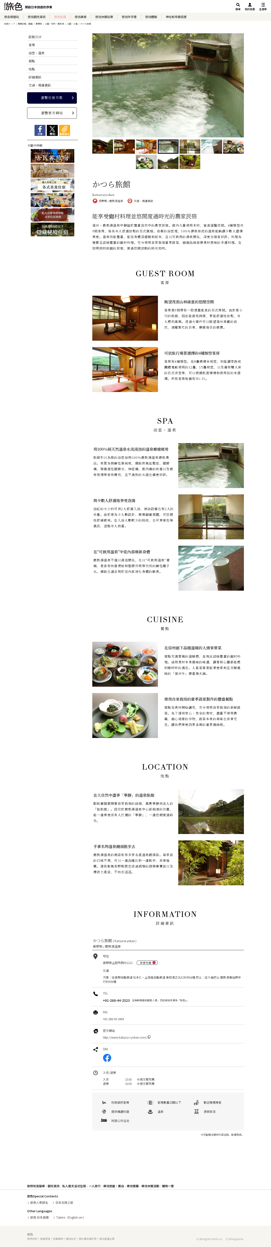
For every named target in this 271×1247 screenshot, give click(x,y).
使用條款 (32, 1238)
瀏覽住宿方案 (52, 97)
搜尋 (238, 9)
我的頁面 (250, 9)
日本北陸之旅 (64, 1202)
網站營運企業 (107, 1238)
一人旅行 (95, 1186)
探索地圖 (145, 962)
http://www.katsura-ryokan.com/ (125, 1037)
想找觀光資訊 (37, 17)
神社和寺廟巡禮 (176, 17)
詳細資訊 (35, 77)
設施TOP (35, 37)
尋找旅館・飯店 (113, 1186)
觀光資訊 (53, 1186)
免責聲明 (58, 1238)
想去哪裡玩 (11, 17)
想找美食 (81, 17)
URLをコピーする (64, 130)
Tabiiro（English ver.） (71, 1217)
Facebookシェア (40, 130)
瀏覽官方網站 (52, 112)
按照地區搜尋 (36, 1186)
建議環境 (45, 1238)
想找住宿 (60, 17)
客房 (32, 45)
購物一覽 (168, 1186)
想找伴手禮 (129, 17)
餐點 (32, 61)
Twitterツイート (52, 130)
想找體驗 (151, 17)
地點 (32, 69)
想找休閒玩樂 (104, 17)
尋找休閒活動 (150, 1186)
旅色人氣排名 (39, 1202)
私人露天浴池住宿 (74, 1186)
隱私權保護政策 (88, 1238)
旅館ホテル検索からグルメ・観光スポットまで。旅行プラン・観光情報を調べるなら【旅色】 (28, 7)
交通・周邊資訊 (40, 85)
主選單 (263, 9)
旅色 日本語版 (39, 1217)
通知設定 (71, 1238)
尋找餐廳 (133, 1186)
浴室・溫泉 (36, 53)
